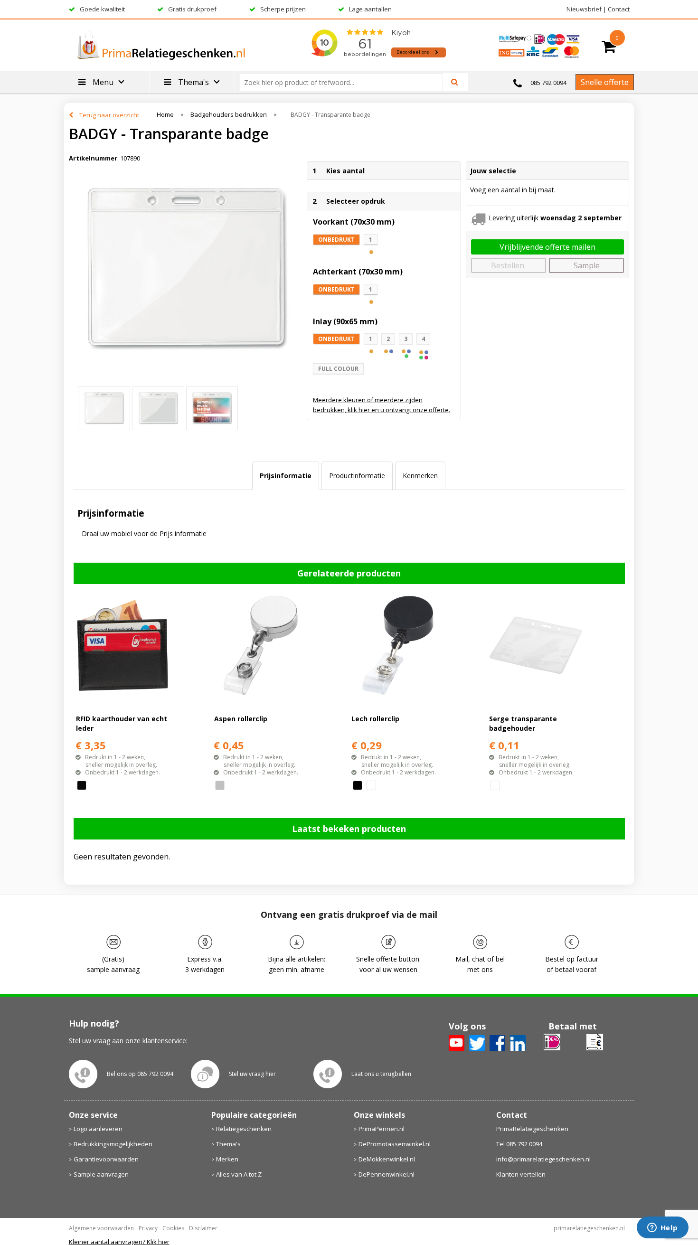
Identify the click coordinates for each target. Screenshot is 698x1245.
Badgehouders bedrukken (228, 115)
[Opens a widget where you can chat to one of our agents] (662, 1228)
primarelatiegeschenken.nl (589, 1228)
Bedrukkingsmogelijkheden (113, 1144)
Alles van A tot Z (239, 1174)
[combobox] (345, 82)
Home (165, 115)
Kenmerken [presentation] (420, 475)
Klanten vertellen (521, 1174)
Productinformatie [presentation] (357, 475)
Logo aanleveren (98, 1128)
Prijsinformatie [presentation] (285, 475)
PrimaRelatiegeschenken (532, 1128)
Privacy (148, 1228)
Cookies (173, 1228)
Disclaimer (203, 1228)
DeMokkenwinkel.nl (386, 1159)
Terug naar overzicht (109, 115)
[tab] (285, 476)
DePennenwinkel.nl (386, 1174)
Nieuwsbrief (584, 9)
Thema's (228, 1144)
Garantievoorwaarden (106, 1159)
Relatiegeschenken (244, 1128)
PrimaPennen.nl (381, 1128)
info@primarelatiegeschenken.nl (543, 1159)
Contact (619, 9)
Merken (227, 1159)
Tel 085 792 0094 (519, 1144)
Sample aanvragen (101, 1174)
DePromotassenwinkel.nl (394, 1144)
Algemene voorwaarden (101, 1228)
